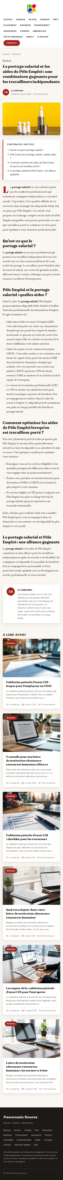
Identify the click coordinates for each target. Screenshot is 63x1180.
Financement (42, 25)
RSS (36, 1145)
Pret (56, 19)
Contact (11, 43)
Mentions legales (22, 1145)
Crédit (30, 37)
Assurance (10, 31)
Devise (33, 19)
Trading (45, 19)
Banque (20, 19)
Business (25, 25)
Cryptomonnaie (13, 37)
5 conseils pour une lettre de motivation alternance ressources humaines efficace (27, 760)
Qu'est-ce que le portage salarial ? (26, 150)
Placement (10, 25)
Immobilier (39, 31)
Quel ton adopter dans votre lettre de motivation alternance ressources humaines (28, 913)
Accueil (8, 19)
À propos (42, 37)
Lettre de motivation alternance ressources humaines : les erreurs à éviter (27, 1066)
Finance (25, 31)
